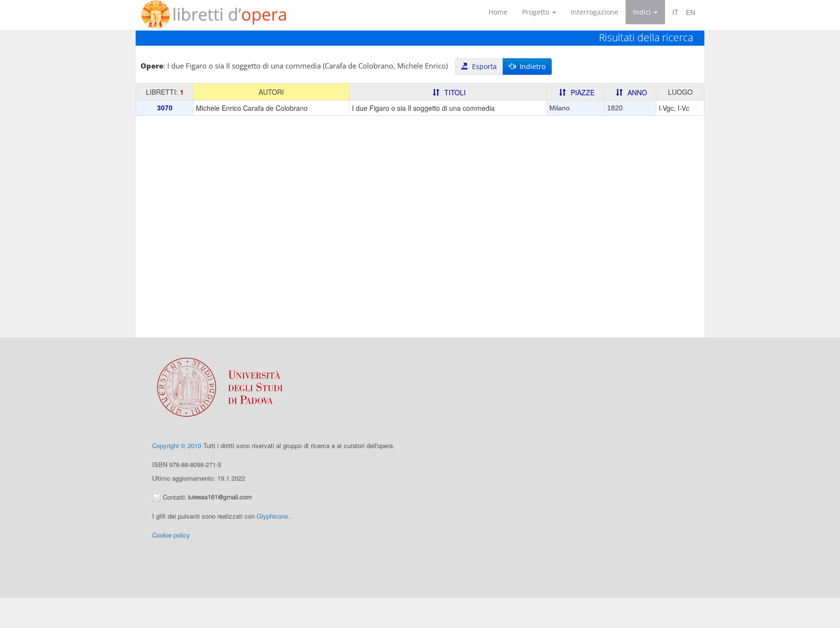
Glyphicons (272, 516)
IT (675, 12)
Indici (643, 12)
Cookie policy (171, 535)
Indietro (530, 66)
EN (690, 12)
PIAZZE (583, 92)
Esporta (482, 66)
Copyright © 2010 (176, 445)
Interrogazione (594, 12)
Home (498, 12)
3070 (165, 108)
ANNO (637, 92)
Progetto (536, 12)
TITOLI (455, 92)
